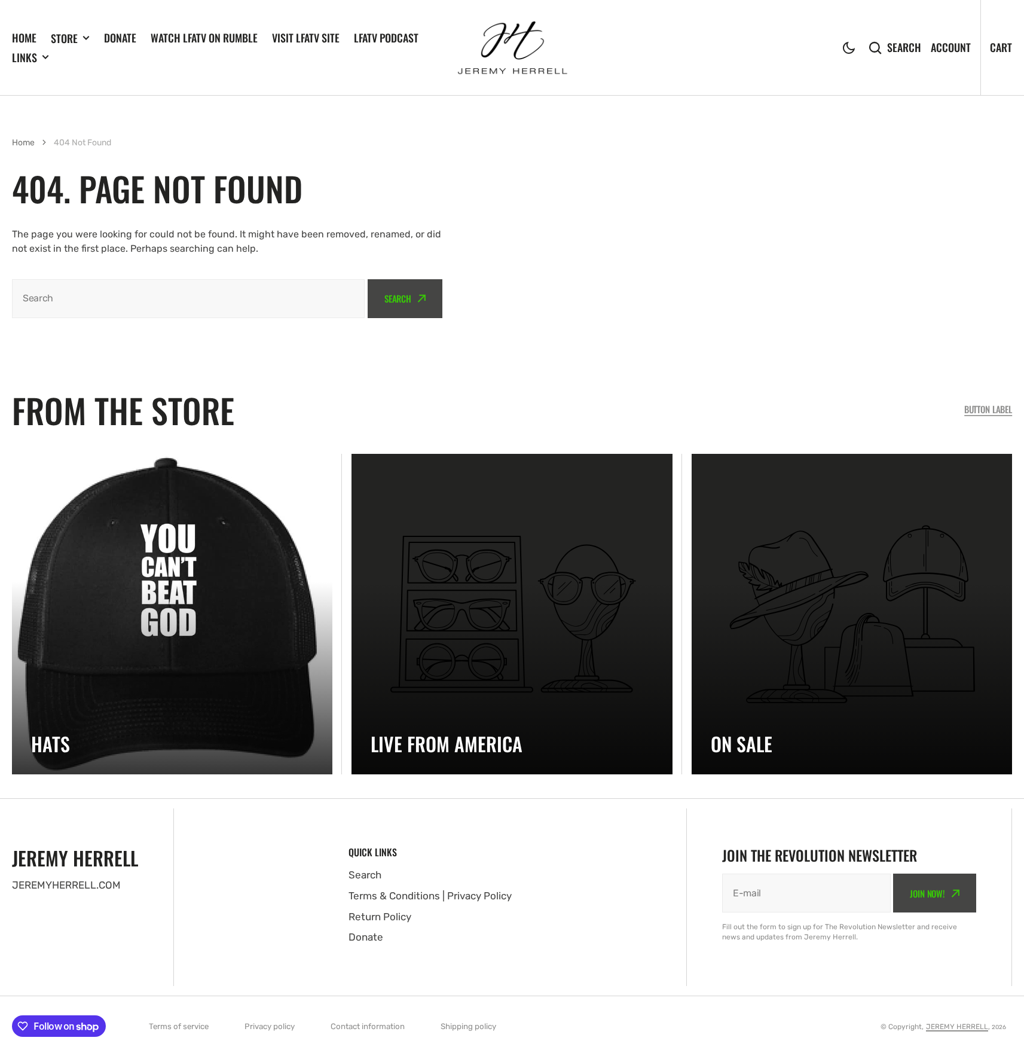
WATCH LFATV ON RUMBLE (204, 37)
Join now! (927, 893)
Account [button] (951, 47)
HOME (24, 37)
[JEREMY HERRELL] (512, 48)
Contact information (368, 1026)
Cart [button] (1001, 47)
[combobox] (188, 298)
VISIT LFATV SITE (306, 37)
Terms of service (179, 1026)
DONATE (120, 37)
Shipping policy (468, 1026)
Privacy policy (269, 1026)
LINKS (24, 57)
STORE (64, 38)
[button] (848, 47)
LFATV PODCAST (386, 37)
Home (23, 143)
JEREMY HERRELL (957, 1027)
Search (904, 47)
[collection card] (172, 614)
